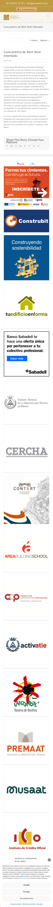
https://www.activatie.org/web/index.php (8, 645)
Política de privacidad (29, 904)
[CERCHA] (26, 450)
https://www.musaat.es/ (8, 790)
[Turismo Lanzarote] (26, 693)
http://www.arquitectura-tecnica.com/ (8, 402)
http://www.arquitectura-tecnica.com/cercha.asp (8, 450)
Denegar (26, 892)
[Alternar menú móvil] (48, 16)
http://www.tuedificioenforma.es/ (8, 305)
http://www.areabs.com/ (8, 549)
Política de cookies (15, 904)
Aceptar (26, 885)
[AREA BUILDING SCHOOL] (26, 549)
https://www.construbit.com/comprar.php (8, 221)
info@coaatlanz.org (36, 3)
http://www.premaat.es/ (8, 741)
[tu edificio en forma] (26, 305)
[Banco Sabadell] (26, 353)
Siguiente (43, 40)
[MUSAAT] (26, 789)
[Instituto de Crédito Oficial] (26, 837)
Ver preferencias (26, 898)
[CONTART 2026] (26, 500)
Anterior (34, 40)
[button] (49, 860)
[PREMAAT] (26, 741)
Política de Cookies (24, 878)
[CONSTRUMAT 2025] (26, 257)
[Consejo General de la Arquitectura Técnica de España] (26, 401)
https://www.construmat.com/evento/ (8, 257)
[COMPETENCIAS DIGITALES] (26, 184)
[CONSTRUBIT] (26, 221)
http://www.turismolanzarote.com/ (8, 693)
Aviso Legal (39, 904)
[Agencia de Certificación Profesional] (26, 597)
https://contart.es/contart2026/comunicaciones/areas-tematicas (8, 499)
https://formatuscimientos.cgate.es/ (8, 184)
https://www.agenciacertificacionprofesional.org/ (8, 597)
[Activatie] (26, 645)
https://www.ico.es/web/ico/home (8, 838)
